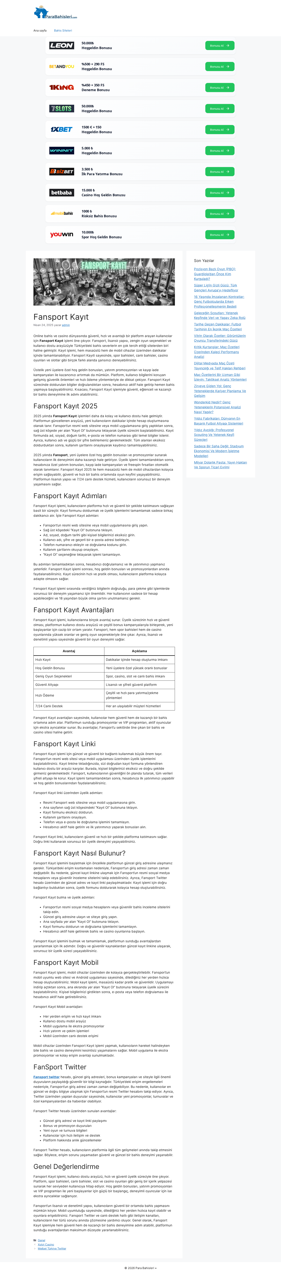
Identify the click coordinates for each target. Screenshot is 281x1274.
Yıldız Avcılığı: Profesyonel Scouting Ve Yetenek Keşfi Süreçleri (214, 435)
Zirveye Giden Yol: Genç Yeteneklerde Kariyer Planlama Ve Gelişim (220, 391)
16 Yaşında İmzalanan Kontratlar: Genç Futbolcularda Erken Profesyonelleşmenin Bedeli (219, 301)
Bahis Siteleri (63, 30)
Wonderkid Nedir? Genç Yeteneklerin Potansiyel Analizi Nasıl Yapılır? (217, 407)
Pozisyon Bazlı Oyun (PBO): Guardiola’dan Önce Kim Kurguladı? (215, 274)
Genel (41, 1240)
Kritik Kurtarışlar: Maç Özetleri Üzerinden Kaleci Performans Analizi (217, 352)
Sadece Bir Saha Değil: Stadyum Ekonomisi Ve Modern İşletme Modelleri (219, 451)
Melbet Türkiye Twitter (52, 1248)
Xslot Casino (46, 1244)
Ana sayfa (39, 30)
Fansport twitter (46, 1077)
